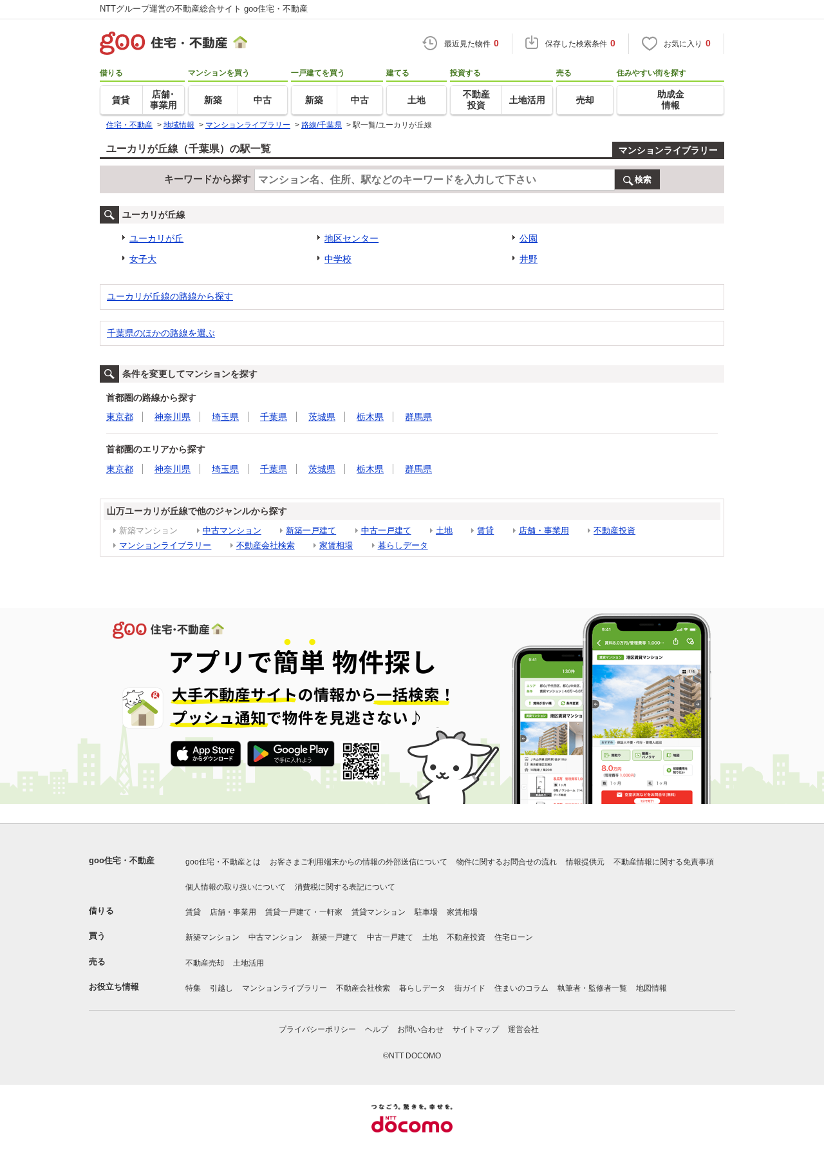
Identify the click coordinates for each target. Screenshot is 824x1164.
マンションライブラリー (668, 150)
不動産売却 (204, 963)
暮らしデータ (403, 545)
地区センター (351, 238)
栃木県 (370, 417)
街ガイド (469, 988)
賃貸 (485, 530)
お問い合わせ (420, 1029)
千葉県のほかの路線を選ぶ (161, 333)
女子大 (142, 259)
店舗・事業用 (544, 530)
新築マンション (212, 937)
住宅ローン (513, 937)
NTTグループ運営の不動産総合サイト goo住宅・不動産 (204, 9)
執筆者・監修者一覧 (592, 988)
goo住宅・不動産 (121, 860)
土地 (444, 530)
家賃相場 (336, 545)
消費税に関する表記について (345, 887)
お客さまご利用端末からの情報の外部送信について (358, 861)
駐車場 (426, 912)
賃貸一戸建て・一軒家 (303, 912)
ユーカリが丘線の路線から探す (170, 296)
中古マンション (232, 530)
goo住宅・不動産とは (223, 861)
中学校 (337, 259)
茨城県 (321, 417)
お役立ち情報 (114, 986)
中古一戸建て (386, 530)
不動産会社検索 (265, 545)
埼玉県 (225, 417)
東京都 (119, 417)
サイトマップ (476, 1029)
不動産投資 (614, 530)
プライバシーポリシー (317, 1029)
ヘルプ (376, 1029)
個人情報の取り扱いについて (235, 887)
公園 (529, 238)
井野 (529, 259)
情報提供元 (585, 861)
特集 (193, 988)
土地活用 (248, 963)
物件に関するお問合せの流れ (506, 861)
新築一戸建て (311, 530)
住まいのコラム (521, 988)
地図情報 (651, 988)
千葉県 (273, 417)
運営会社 (523, 1029)
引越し (221, 988)
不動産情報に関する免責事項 (663, 861)
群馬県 (418, 417)
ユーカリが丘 (156, 238)
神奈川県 (172, 417)
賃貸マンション (378, 912)
